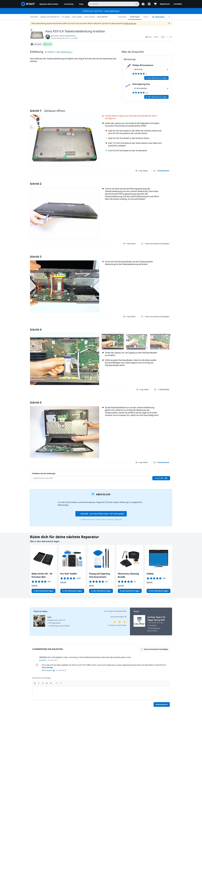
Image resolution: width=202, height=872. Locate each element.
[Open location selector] (149, 4)
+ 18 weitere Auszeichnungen (116, 625)
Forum (145, 17)
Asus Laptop (77, 17)
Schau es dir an (130, 23)
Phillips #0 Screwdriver (142, 65)
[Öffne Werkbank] (143, 4)
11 (165, 37)
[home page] (28, 4)
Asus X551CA (102, 17)
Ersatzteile (122, 17)
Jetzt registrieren (112, 11)
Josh (52, 36)
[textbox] (101, 693)
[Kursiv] (39, 683)
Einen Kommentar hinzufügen (155, 181)
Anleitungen (135, 17)
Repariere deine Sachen (49, 4)
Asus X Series (90, 17)
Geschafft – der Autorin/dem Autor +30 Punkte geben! (102, 514)
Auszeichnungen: (118, 617)
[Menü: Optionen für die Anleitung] (169, 17)
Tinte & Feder (40, 611)
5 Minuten (38, 44)
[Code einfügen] (43, 683)
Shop (81, 4)
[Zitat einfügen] (51, 683)
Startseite (34, 17)
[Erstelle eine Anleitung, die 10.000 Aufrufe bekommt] (124, 622)
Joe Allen (42, 660)
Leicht (49, 44)
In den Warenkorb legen (156, 78)
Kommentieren (162, 704)
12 (158, 37)
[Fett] (35, 683)
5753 (150, 37)
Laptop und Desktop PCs (49, 17)
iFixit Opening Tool (141, 84)
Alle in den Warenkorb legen (45, 541)
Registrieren (165, 4)
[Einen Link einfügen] (47, 683)
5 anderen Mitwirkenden (116, 611)
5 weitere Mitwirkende (67, 36)
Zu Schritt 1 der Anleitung (58, 52)
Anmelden (178, 4)
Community (69, 4)
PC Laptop (66, 17)
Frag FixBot (143, 171)
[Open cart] (155, 4)
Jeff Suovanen (47, 670)
